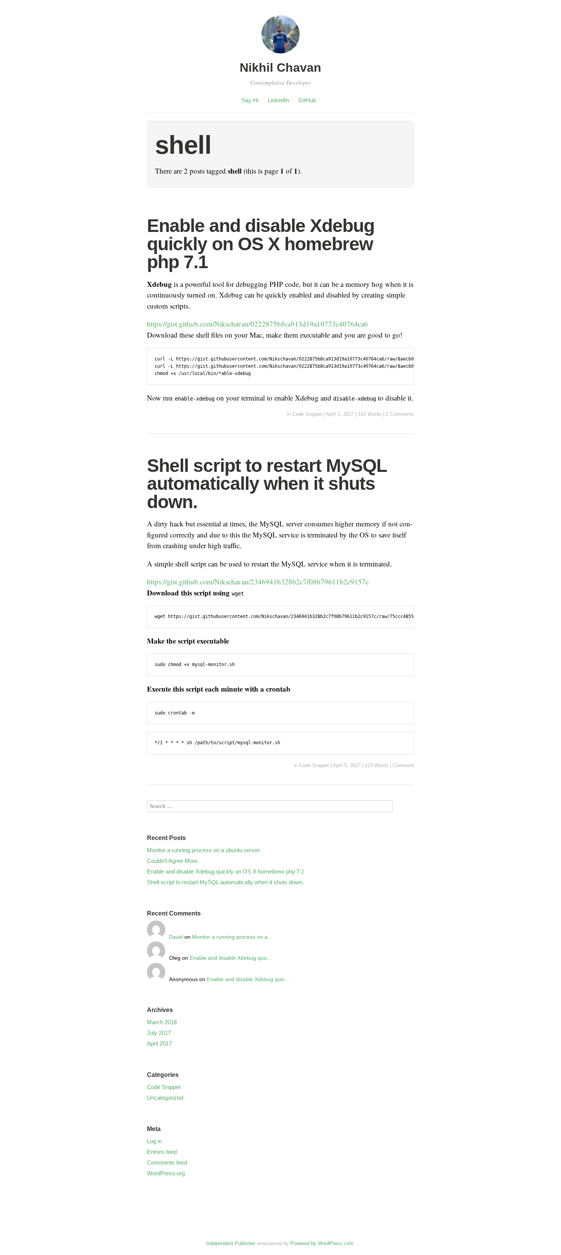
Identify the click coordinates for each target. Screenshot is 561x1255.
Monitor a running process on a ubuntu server (203, 850)
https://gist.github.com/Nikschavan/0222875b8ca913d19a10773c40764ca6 (257, 323)
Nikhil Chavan (280, 67)
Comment (403, 765)
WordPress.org (166, 1173)
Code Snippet (307, 414)
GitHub (307, 100)
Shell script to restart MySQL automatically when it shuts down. (267, 483)
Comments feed (167, 1162)
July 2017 (159, 1033)
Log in (154, 1141)
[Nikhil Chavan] (280, 54)
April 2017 (159, 1043)
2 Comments (400, 414)
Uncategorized (165, 1097)
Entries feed (162, 1152)
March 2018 (162, 1022)
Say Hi (250, 100)
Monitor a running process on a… (232, 937)
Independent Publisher (230, 1243)
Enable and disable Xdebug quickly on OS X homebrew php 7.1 (260, 244)
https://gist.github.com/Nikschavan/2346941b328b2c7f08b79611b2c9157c (258, 581)
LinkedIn (278, 100)
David (176, 937)
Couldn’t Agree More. (173, 861)
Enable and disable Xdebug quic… (231, 958)
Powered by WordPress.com (321, 1243)
